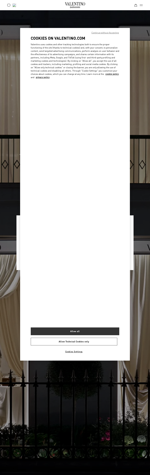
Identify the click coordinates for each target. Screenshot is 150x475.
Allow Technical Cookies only (74, 341)
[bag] (136, 5)
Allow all (75, 331)
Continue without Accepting (105, 32)
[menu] (141, 5)
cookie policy (112, 74)
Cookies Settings (74, 351)
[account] (8, 5)
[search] (14, 5)
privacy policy (43, 77)
